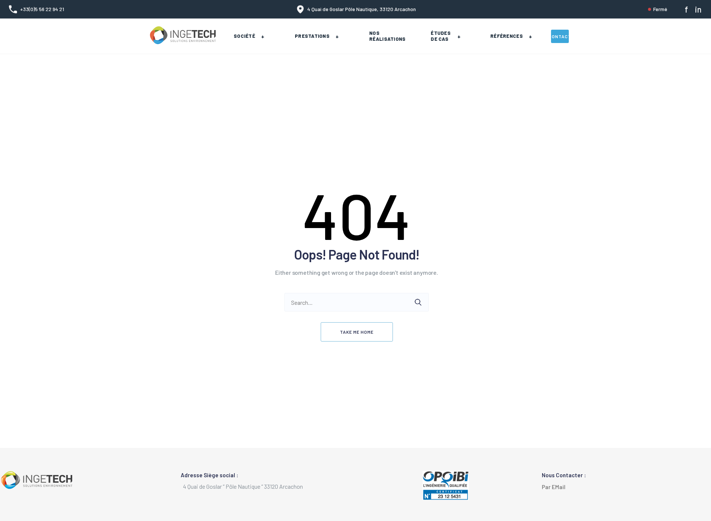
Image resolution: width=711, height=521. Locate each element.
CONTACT (560, 36)
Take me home (357, 331)
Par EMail (555, 487)
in (698, 9)
